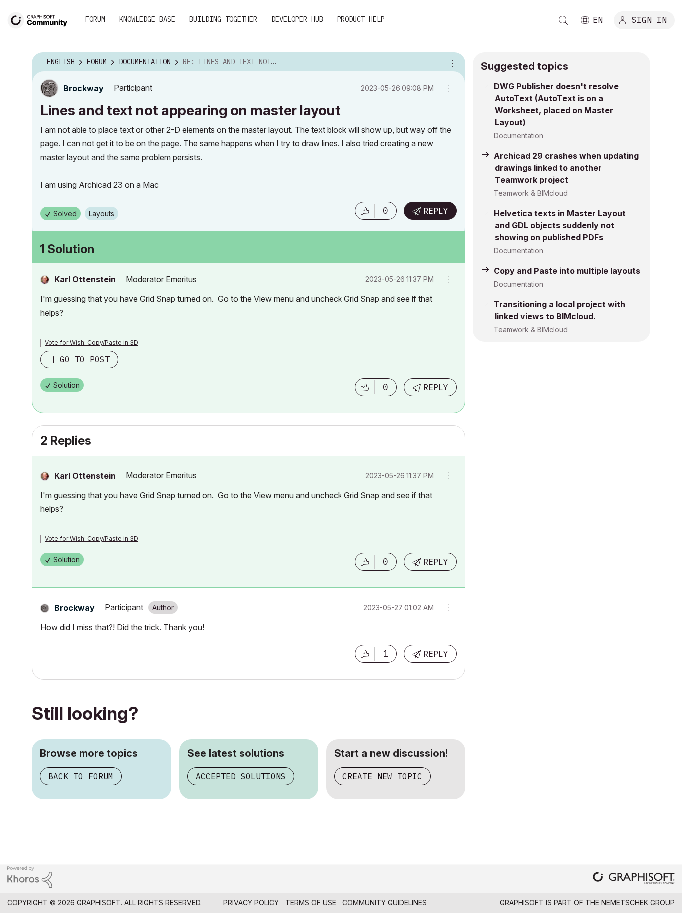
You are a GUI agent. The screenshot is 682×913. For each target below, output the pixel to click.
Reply (435, 211)
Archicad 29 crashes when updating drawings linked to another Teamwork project (566, 168)
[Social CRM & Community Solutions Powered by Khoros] (29, 876)
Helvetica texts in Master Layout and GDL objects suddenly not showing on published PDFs (560, 225)
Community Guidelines (384, 902)
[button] (364, 210)
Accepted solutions (241, 776)
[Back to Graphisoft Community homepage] (40, 19)
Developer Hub (297, 19)
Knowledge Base (147, 19)
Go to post (85, 359)
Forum (95, 19)
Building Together (223, 19)
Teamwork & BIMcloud (531, 193)
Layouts (101, 213)
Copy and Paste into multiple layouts (567, 271)
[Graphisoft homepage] (634, 879)
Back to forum (80, 776)
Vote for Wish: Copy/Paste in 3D (91, 342)
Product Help (361, 19)
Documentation (518, 135)
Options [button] (451, 62)
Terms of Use (310, 902)
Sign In (649, 19)
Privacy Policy (251, 902)
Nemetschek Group (638, 902)
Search (563, 20)
